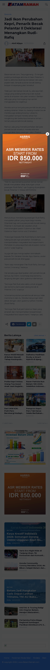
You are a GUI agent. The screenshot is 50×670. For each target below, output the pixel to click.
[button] (25, 335)
